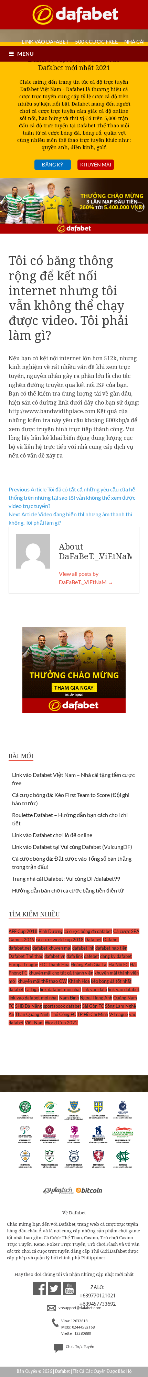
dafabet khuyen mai (51, 948)
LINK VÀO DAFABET (45, 41)
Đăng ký (52, 164)
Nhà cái (134, 41)
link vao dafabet (123, 989)
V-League (118, 1014)
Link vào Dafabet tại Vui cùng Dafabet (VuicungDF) (72, 846)
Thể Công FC (63, 1014)
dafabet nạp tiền (111, 948)
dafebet (91, 956)
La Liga (32, 989)
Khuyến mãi (95, 164)
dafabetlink (83, 948)
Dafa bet (93, 939)
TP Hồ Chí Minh (92, 1014)
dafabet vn (54, 956)
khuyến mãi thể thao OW (42, 981)
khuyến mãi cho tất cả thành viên (61, 973)
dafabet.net (20, 948)
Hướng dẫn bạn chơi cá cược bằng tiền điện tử (68, 890)
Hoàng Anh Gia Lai (89, 964)
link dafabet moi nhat (60, 989)
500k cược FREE (96, 41)
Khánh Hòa (79, 981)
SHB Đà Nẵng (28, 1006)
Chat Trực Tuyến (79, 1347)
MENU (25, 53)
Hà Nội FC (118, 964)
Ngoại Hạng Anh (96, 997)
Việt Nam (34, 1022)
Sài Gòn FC (93, 1006)
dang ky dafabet (116, 956)
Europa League (23, 964)
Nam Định (69, 997)
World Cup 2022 (61, 1022)
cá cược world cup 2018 (60, 939)
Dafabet (111, 939)
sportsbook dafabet (62, 1006)
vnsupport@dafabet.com (79, 1308)
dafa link (74, 956)
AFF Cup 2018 (23, 931)
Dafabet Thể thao (26, 956)
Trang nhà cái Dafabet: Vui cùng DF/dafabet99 (66, 878)
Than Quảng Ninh (32, 1014)
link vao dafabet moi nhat (33, 997)
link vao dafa (94, 989)
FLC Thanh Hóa (54, 964)
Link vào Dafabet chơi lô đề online (52, 835)
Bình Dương (51, 931)
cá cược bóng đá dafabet (88, 931)
